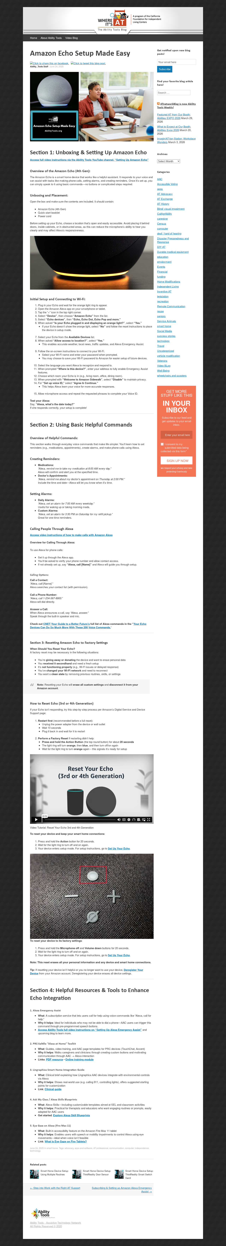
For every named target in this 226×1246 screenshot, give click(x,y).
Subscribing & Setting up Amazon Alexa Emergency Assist (122, 1189)
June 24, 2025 (57, 66)
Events (161, 266)
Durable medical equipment (173, 252)
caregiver (162, 218)
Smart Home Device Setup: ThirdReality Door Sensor (97, 1172)
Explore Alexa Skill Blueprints (71, 1115)
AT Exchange (165, 199)
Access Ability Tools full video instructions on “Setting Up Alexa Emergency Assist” (90, 1030)
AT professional (100, 1148)
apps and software (83, 1148)
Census (161, 223)
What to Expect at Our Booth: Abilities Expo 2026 (174, 128)
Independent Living (168, 286)
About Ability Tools (51, 38)
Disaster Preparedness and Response (173, 240)
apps (160, 189)
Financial (162, 271)
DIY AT (161, 247)
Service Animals (166, 321)
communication (116, 1148)
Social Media (164, 331)
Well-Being (163, 370)
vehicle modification (168, 355)
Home (33, 38)
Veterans (162, 360)
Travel (160, 346)
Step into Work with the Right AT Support (55, 1188)
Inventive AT (164, 291)
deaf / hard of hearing (169, 233)
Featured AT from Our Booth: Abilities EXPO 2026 (174, 116)
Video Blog (71, 38)
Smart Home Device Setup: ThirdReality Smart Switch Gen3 (139, 1174)
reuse (160, 311)
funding (161, 276)
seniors (161, 316)
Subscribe (165, 69)
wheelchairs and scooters (172, 375)
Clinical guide (53, 1089)
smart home (52, 1148)
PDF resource (54, 1059)
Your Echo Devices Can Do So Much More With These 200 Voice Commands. (88, 625)
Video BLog (163, 365)
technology (35, 1150)
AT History (163, 204)
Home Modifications (168, 281)
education (162, 257)
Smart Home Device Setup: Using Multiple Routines (55, 1172)
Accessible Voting (167, 184)
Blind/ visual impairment (171, 208)
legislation (162, 296)
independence (142, 1148)
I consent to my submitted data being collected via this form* (175, 447)
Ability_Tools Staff (39, 66)
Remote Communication (171, 306)
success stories (166, 336)
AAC (159, 179)
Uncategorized (165, 351)
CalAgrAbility (164, 213)
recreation (163, 301)
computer (129, 1148)
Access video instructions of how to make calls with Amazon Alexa (71, 535)
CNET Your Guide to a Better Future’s (66, 624)
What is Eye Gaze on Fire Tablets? (66, 1141)
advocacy (69, 1148)
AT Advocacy (165, 194)
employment (164, 261)
